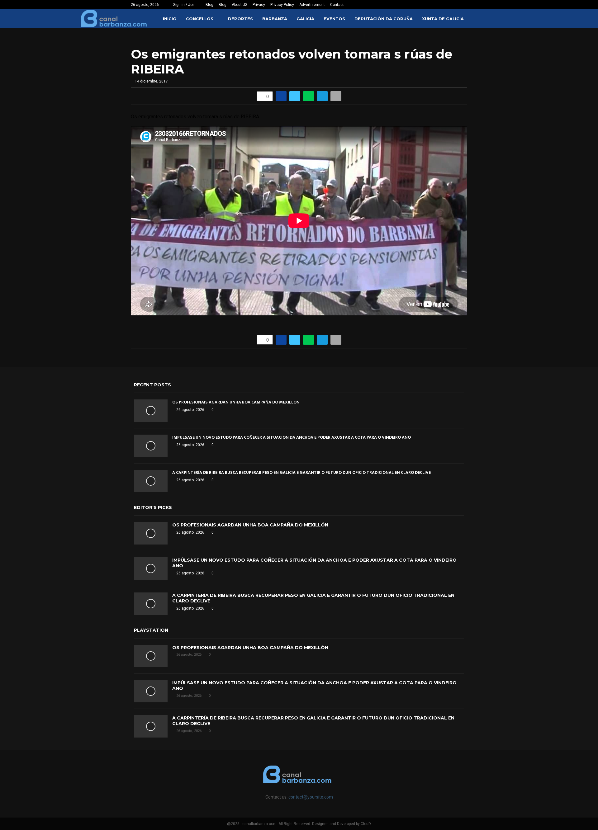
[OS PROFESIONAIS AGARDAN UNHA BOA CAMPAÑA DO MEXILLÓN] (151, 410)
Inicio (170, 18)
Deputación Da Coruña (383, 18)
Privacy (259, 4)
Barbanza (274, 18)
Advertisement (312, 4)
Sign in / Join (184, 4)
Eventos (334, 18)
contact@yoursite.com (310, 797)
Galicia (305, 18)
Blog (209, 4)
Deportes (240, 18)
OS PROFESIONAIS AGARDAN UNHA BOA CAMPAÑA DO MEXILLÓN (236, 402)
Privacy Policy (282, 4)
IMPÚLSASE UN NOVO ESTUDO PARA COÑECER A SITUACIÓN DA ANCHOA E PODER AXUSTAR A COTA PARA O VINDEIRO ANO (291, 437)
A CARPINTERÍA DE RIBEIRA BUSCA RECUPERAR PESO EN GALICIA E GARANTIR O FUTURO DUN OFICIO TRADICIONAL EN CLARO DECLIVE (301, 472)
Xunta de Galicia (443, 18)
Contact (337, 4)
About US (239, 4)
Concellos (199, 18)
